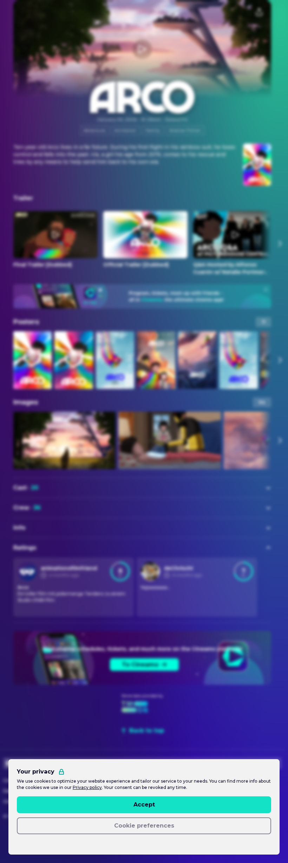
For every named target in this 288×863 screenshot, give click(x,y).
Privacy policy (87, 787)
